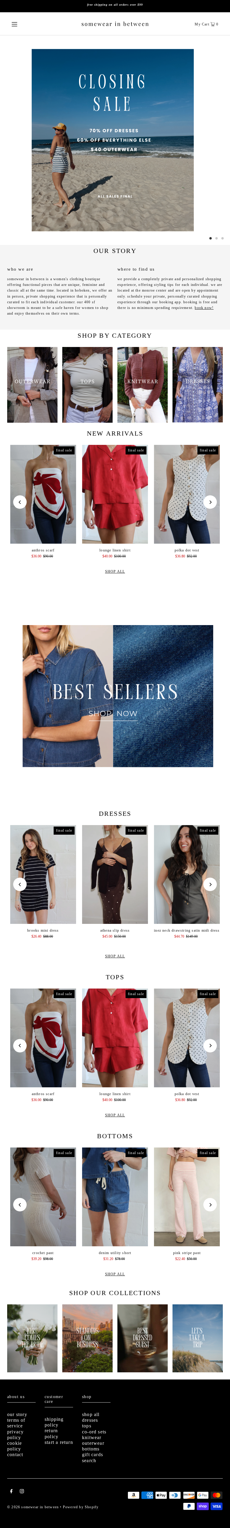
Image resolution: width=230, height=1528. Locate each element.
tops (86, 1425)
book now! (204, 308)
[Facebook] (11, 1492)
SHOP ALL (115, 571)
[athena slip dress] (115, 874)
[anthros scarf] (43, 494)
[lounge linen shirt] (115, 494)
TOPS (115, 977)
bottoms (90, 1448)
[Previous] (20, 502)
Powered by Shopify (81, 1507)
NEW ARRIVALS (115, 433)
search (89, 1460)
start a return (59, 1442)
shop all (91, 1414)
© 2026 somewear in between (33, 1507)
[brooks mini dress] (43, 874)
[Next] (210, 502)
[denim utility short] (115, 1196)
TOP (220, 1519)
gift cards (92, 1454)
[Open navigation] (24, 24)
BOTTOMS (115, 1136)
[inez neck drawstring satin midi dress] (187, 874)
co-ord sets (94, 1431)
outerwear (93, 1443)
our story (17, 1414)
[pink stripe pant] (187, 1196)
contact (15, 1454)
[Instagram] (22, 1492)
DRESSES (115, 813)
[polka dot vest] (187, 494)
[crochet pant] (43, 1196)
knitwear (92, 1437)
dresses (90, 1420)
